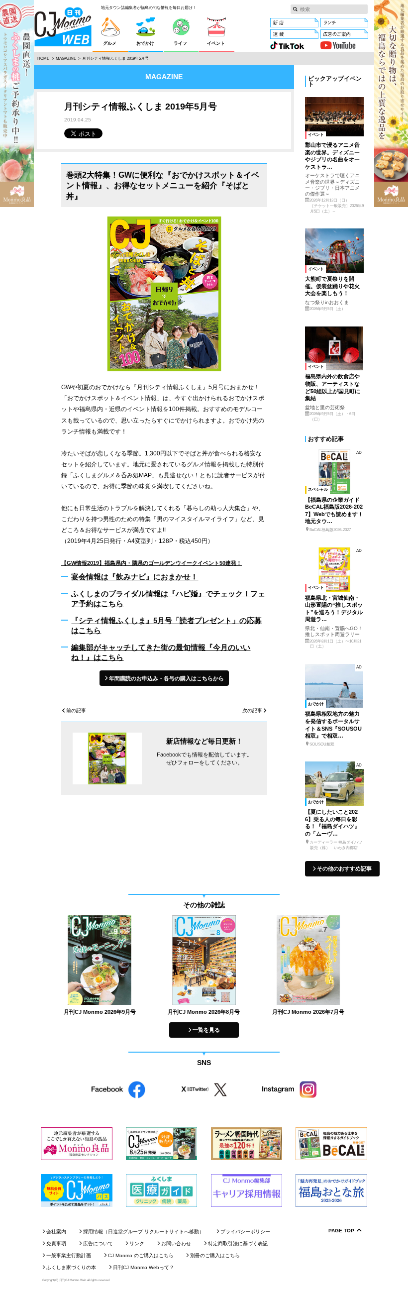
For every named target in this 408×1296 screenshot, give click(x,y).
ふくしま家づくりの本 (71, 1267)
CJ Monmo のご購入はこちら (141, 1255)
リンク (136, 1243)
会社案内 (56, 1231)
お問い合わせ (176, 1243)
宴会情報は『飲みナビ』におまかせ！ (134, 576)
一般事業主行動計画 (68, 1255)
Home (43, 58)
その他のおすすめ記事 (344, 868)
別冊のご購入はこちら (215, 1255)
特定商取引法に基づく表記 (238, 1243)
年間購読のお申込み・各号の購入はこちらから (166, 678)
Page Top (341, 1230)
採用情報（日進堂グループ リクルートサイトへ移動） (143, 1231)
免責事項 (56, 1243)
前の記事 (76, 710)
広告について (98, 1243)
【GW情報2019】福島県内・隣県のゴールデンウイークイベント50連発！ (151, 563)
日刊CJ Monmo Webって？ (143, 1267)
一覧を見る (206, 1030)
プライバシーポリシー (245, 1231)
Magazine (66, 58)
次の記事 (252, 710)
